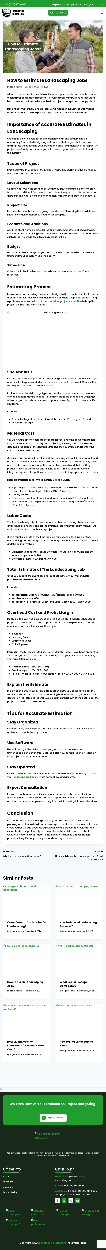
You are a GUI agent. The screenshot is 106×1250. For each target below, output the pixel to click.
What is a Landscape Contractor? (22, 854)
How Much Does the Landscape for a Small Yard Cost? (79, 855)
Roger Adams (16, 87)
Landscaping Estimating (53, 1242)
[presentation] (26, 900)
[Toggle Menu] (102, 12)
